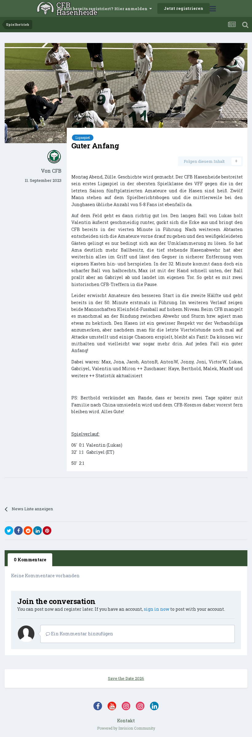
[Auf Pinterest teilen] (47, 530)
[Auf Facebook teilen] (18, 530)
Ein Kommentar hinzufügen (81, 634)
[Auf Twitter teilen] (9, 530)
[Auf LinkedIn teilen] (37, 530)
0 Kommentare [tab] (30, 560)
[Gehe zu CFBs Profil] (54, 156)
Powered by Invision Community (126, 728)
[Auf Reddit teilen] (28, 530)
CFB (56, 170)
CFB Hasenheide (56, 8)
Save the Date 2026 (126, 678)
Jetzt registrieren (183, 8)
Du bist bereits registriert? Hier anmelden (103, 8)
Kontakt (126, 720)
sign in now (156, 609)
